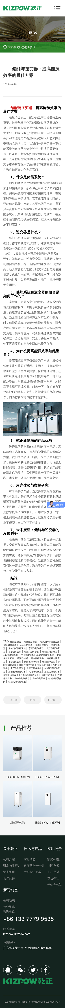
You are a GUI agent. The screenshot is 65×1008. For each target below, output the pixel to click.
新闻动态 (19, 47)
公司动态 (9, 900)
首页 (10, 47)
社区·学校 (53, 865)
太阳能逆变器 (32, 872)
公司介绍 (9, 859)
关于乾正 (10, 848)
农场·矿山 (53, 878)
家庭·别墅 (53, 859)
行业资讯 (30, 47)
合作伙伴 (9, 878)
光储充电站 (54, 884)
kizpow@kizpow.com (16, 934)
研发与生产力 (12, 865)
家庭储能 (29, 859)
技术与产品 (33, 848)
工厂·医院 (53, 872)
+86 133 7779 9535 (28, 918)
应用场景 (54, 848)
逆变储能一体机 (34, 865)
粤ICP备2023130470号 (49, 1001)
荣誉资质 (9, 872)
